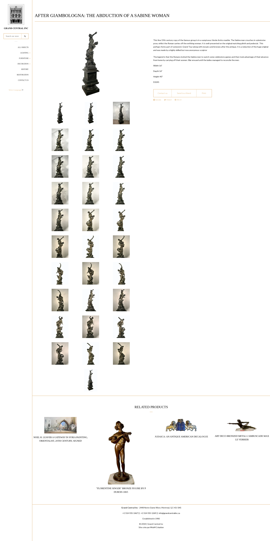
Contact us (162, 93)
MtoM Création (157, 527)
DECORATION (23, 64)
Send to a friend (184, 93)
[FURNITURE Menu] (30, 58)
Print (204, 93)
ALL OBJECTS (23, 47)
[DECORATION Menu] (30, 64)
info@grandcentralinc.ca (169, 513)
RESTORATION (23, 75)
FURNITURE (24, 58)
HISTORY (25, 69)
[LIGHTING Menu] (30, 53)
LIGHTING (24, 53)
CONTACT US (23, 80)
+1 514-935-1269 (148, 513)
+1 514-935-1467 (130, 513)
